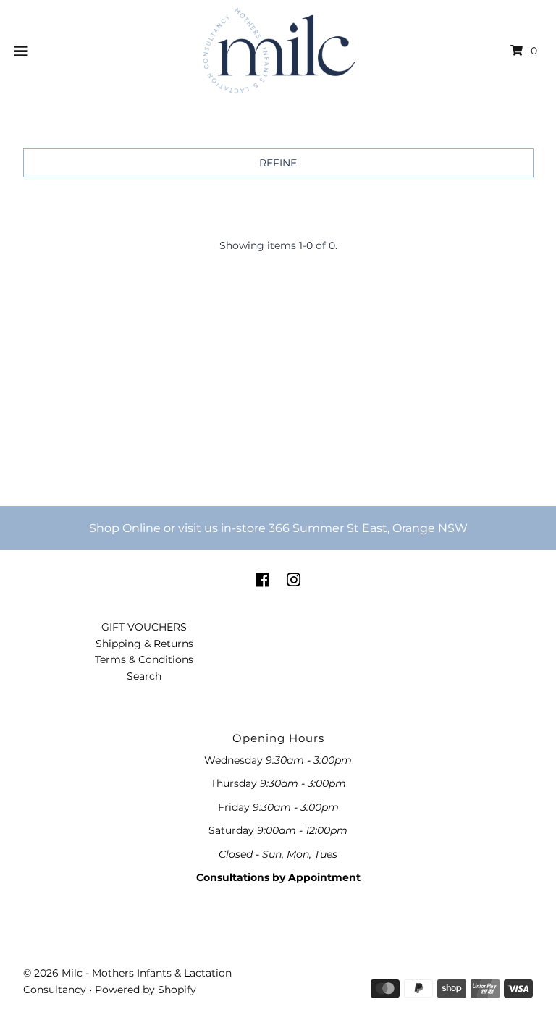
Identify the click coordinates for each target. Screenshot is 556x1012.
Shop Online (125, 528)
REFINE (278, 162)
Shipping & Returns (144, 643)
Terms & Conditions (144, 659)
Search (144, 676)
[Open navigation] (21, 51)
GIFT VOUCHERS (144, 626)
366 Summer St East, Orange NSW (368, 528)
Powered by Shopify (145, 989)
